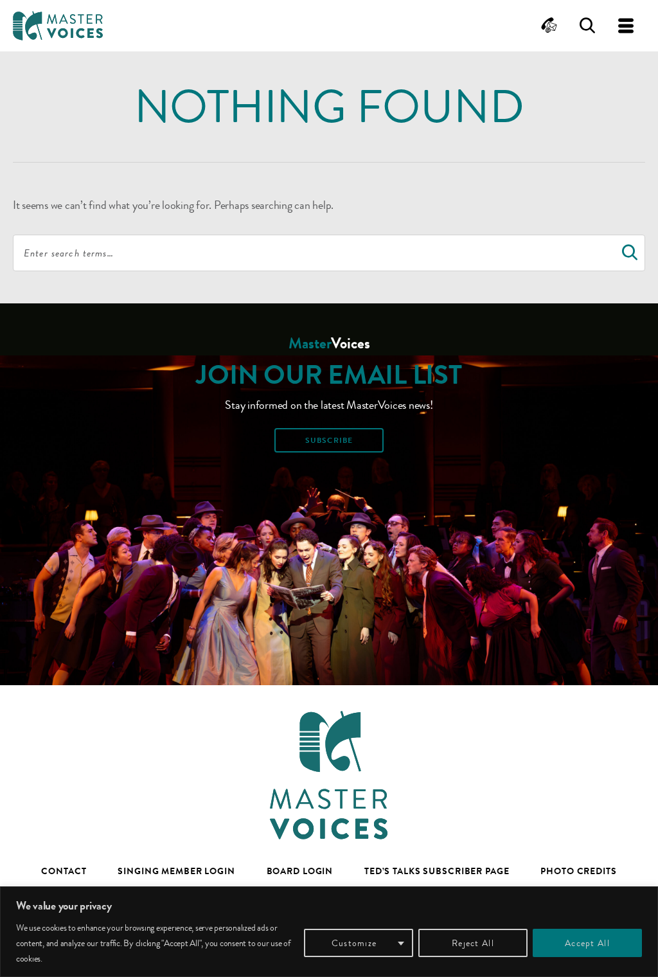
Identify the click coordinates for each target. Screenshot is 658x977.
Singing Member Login (176, 871)
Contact (63, 871)
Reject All (473, 943)
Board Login (300, 871)
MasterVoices (58, 25)
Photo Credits (578, 871)
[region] (329, 931)
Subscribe (329, 440)
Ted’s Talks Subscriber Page (437, 871)
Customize (354, 943)
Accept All (587, 943)
